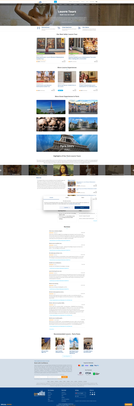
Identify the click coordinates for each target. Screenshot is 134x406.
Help (87, 1)
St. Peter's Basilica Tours (54, 383)
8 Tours (50, 129)
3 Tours (50, 111)
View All (95, 220)
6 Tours (82, 129)
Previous (0, 170)
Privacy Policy (60, 378)
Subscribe (64, 376)
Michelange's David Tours (60, 384)
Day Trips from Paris (87, 383)
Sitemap (63, 397)
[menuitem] (70, 1)
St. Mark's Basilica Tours (80, 385)
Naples (65, 4)
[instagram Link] (94, 392)
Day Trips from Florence (51, 384)
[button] (80, 393)
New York (94, 4)
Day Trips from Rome (62, 383)
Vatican (44, 4)
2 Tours (82, 111)
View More (67, 149)
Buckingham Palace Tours (83, 384)
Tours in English (76, 1)
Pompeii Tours (48, 383)
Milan (60, 4)
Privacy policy (64, 393)
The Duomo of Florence (67, 384)
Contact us (63, 392)
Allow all (82, 207)
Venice (55, 4)
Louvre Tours (75, 383)
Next (133, 170)
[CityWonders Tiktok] (90, 394)
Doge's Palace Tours (58, 385)
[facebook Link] (90, 392)
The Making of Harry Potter (91, 384)
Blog (48, 399)
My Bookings (92, 1)
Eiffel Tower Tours (80, 383)
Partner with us (50, 400)
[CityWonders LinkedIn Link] (94, 394)
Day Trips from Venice (73, 385)
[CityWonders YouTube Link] (92, 394)
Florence (50, 4)
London (75, 4)
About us (70, 1)
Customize (66, 207)
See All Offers (128, 404)
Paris (70, 4)
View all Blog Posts (66, 356)
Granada (87, 4)
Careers (49, 397)
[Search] (55, 2)
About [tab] (82, 197)
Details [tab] (67, 197)
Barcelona (81, 4)
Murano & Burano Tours (65, 385)
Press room (50, 393)
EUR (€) (82, 1)
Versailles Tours (92, 383)
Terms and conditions (65, 399)
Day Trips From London (75, 384)
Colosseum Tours (42, 383)
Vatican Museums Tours (68, 383)
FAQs (62, 395)
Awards (49, 395)
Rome (39, 4)
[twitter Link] (92, 392)
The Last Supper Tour (45, 384)
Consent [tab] (51, 197)
